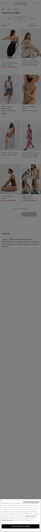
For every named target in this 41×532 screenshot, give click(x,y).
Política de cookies (30, 516)
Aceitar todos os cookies (20, 526)
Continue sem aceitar (31, 502)
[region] (20, 515)
